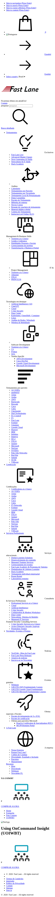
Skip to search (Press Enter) (17, 5)
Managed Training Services (22, 562)
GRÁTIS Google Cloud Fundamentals (27, 689)
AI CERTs (15, 390)
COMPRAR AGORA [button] (10, 806)
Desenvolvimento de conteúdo (23, 560)
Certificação (11, 464)
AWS (13, 399)
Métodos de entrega (19, 202)
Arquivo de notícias (19, 658)
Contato (4, 103)
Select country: (12, 77)
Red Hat (14, 455)
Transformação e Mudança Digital (25, 248)
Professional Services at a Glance (24, 603)
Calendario (15, 188)
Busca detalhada (7, 128)
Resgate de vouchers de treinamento (25, 207)
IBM (13, 432)
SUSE (13, 460)
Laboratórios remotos (19, 579)
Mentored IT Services (20, 619)
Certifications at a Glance (21, 489)
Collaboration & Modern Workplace (25, 612)
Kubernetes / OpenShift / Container (25, 315)
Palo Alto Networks (19, 453)
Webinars (15, 685)
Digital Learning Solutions (22, 558)
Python (14, 352)
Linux (13, 318)
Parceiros (15, 759)
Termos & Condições (14, 879)
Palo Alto (15, 521)
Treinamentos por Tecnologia (23, 193)
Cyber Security (17, 311)
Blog (13, 766)
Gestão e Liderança (19, 241)
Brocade (14, 404)
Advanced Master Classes (21, 157)
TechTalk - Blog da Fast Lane (23, 653)
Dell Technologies (18, 413)
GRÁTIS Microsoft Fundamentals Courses (28, 692)
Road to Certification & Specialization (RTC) (34, 723)
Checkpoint (16, 411)
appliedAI (15, 392)
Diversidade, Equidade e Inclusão (24, 757)
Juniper (14, 443)
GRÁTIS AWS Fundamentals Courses (26, 687)
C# (12, 349)
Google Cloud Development (27, 363)
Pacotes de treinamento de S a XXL (25, 716)
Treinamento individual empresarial (25, 574)
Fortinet (14, 423)
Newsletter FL (17, 773)
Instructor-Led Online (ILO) (22, 214)
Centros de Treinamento (21, 212)
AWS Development (24, 359)
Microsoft (15, 446)
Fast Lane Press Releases (21, 655)
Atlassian (15, 275)
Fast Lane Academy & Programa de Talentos (29, 567)
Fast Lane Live (17, 155)
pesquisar (5, 106)
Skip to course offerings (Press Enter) (21, 8)
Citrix (13, 409)
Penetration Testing (19, 629)
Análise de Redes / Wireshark (23, 320)
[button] (22, 77)
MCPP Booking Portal (25, 725)
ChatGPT (15, 306)
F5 (12, 418)
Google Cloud (17, 427)
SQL (13, 354)
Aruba (13, 397)
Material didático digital (20, 209)
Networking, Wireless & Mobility (24, 617)
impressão (10, 881)
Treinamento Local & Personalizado (25, 195)
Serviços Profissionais (15, 533)
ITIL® (14, 277)
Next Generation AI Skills (21, 159)
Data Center (16, 313)
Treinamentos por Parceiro (21, 191)
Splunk (14, 457)
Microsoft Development (26, 366)
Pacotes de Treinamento (20, 200)
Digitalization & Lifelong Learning (25, 569)
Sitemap (9, 888)
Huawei (14, 430)
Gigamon (15, 425)
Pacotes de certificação (20, 718)
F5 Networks (16, 505)
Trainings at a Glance (19, 239)
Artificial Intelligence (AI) (21, 304)
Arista (13, 395)
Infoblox (14, 434)
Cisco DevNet (22, 361)
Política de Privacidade (15, 883)
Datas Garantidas (18, 198)
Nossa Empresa (17, 750)
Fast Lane (15, 420)
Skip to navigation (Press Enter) (19, 3)
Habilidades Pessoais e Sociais (23, 243)
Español (48, 54)
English (48, 74)
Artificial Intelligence (19, 608)
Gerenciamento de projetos (22, 245)
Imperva (14, 437)
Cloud (13, 308)
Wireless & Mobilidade (20, 322)
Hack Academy (17, 164)
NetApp (14, 448)
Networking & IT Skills (20, 162)
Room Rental (16, 576)
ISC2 (13, 439)
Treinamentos (11, 132)
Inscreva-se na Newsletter (21, 660)
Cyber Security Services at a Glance (25, 624)
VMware (15, 462)
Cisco (13, 406)
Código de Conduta (19, 755)
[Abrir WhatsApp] (48, 890)
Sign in (9, 890)
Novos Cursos (17, 205)
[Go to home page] (20, 98)
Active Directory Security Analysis (25, 626)
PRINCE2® (16, 279)
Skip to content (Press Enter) (17, 10)
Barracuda (15, 402)
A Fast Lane (11, 728)
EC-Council (16, 416)
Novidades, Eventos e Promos (18, 631)
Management (16, 762)
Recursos (10, 764)
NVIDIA (15, 450)
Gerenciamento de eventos (22, 565)
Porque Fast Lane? (18, 752)
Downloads (16, 769)
